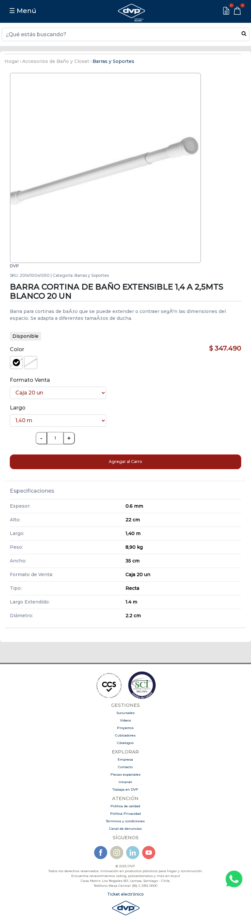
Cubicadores (125, 735)
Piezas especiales (125, 774)
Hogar (12, 61)
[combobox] (125, 34)
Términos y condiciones (125, 821)
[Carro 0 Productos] (237, 11)
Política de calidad (125, 806)
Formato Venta (30, 380)
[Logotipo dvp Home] (131, 11)
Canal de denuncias (125, 828)
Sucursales (125, 713)
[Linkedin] (132, 852)
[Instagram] (116, 852)
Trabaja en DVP (125, 789)
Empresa (125, 759)
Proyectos (125, 728)
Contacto (125, 767)
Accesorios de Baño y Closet (55, 61)
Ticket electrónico (125, 894)
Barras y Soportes (113, 61)
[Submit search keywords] (244, 33)
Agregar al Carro (125, 461)
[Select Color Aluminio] (30, 362)
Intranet (125, 782)
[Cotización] (226, 11)
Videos (125, 720)
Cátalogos (125, 743)
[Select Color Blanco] (16, 362)
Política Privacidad (125, 813)
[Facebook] (100, 852)
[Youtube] (148, 852)
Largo (17, 408)
